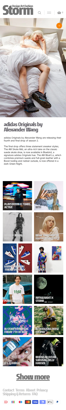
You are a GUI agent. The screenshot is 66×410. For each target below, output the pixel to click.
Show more (33, 377)
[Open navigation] (47, 12)
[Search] (39, 12)
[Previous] (6, 70)
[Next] (60, 70)
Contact (8, 390)
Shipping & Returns (17, 393)
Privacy (42, 390)
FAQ (35, 393)
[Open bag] (57, 12)
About (30, 390)
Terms (20, 390)
